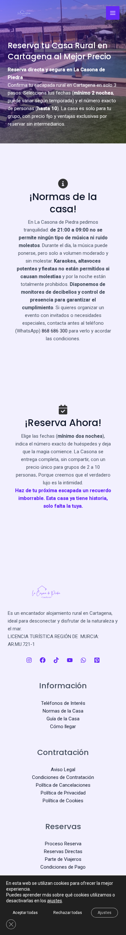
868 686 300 (55, 331)
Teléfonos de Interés (63, 703)
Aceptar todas (25, 912)
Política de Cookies (63, 801)
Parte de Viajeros (63, 859)
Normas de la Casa (63, 711)
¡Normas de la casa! (63, 203)
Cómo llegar (63, 726)
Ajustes (104, 912)
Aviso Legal (63, 769)
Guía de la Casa (63, 719)
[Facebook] (43, 660)
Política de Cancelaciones (63, 785)
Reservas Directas (63, 851)
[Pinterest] (97, 660)
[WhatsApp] (83, 660)
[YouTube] (70, 660)
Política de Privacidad (63, 793)
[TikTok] (56, 660)
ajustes (54, 900)
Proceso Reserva (63, 844)
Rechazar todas (67, 912)
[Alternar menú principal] (113, 13)
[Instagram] (29, 660)
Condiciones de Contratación (63, 777)
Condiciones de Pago (63, 867)
